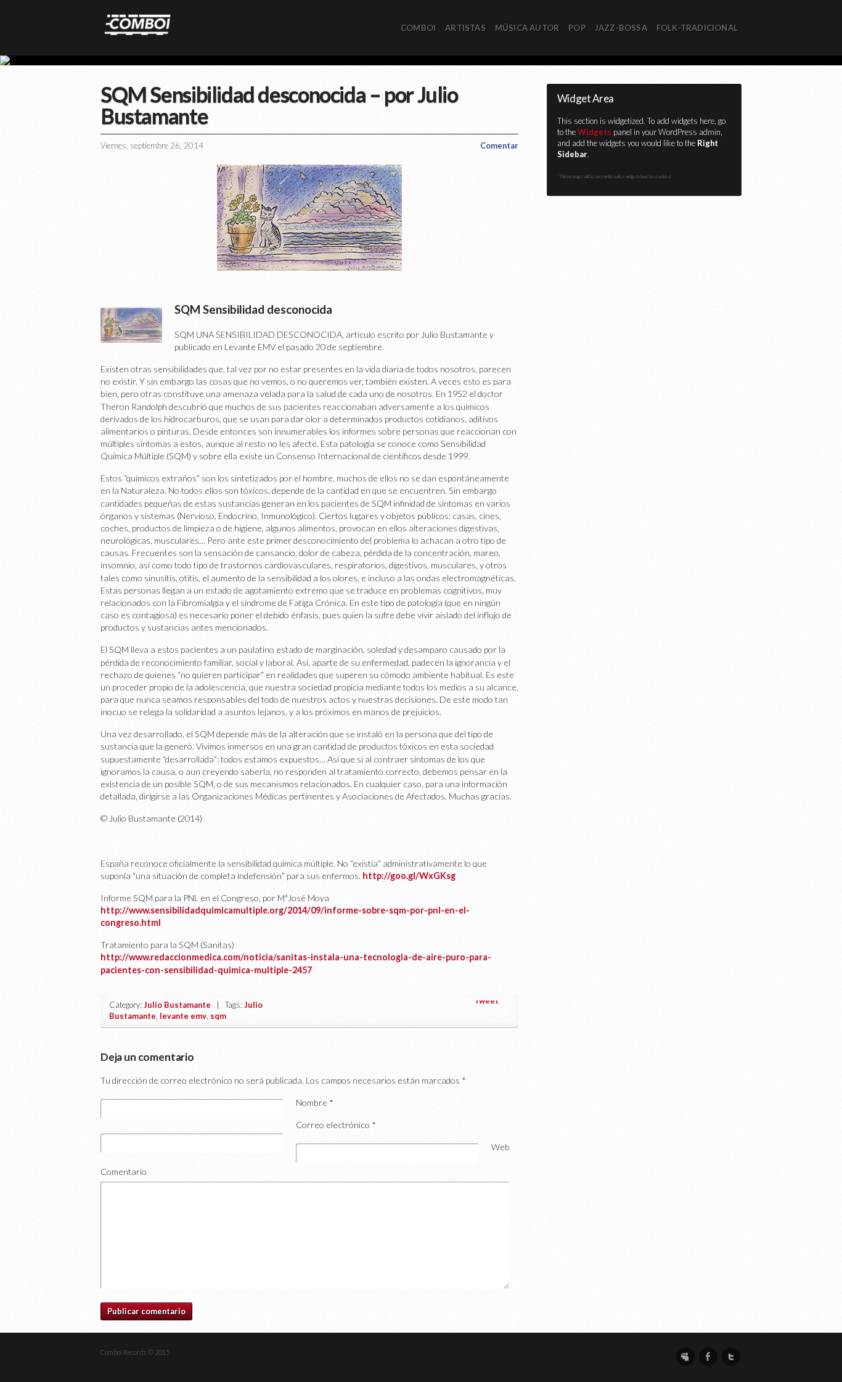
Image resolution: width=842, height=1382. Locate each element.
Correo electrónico (336, 1124)
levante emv (183, 1016)
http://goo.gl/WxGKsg (409, 875)
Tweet (486, 1000)
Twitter (731, 1356)
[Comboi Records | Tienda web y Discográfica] (137, 23)
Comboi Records (421, 60)
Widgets (594, 132)
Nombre (314, 1102)
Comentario (123, 1171)
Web (500, 1147)
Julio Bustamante (177, 1005)
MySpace (685, 1356)
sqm (218, 1016)
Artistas (465, 28)
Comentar (499, 145)
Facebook (708, 1356)
